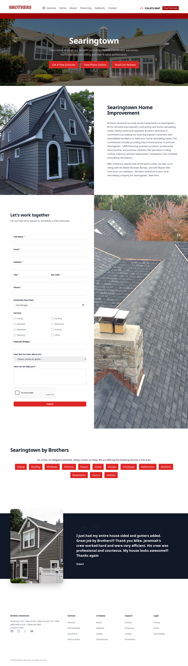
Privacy (156, 622)
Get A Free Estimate (63, 64)
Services (17, 313)
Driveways (129, 466)
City (16, 274)
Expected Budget (22, 341)
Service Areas (74, 639)
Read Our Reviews (125, 64)
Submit (50, 404)
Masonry (21, 335)
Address (18, 262)
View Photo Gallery (95, 64)
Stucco (96, 475)
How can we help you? (25, 366)
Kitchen (58, 329)
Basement (21, 329)
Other (57, 335)
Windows (21, 324)
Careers (128, 633)
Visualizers (72, 633)
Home (62, 8)
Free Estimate (171, 7)
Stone (98, 466)
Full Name (19, 236)
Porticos (69, 466)
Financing (85, 8)
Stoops (112, 466)
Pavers (84, 466)
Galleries (100, 8)
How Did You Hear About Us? (27, 354)
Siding (20, 318)
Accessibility (159, 633)
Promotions (130, 639)
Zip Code (56, 274)
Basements (79, 475)
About (73, 8)
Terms (156, 628)
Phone (17, 287)
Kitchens (166, 466)
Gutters (111, 475)
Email (17, 249)
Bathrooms (147, 466)
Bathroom (59, 324)
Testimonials (102, 639)
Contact (112, 8)
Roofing (58, 318)
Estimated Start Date (23, 300)
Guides (99, 633)
